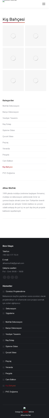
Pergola (6, 155)
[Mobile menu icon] (43, 3)
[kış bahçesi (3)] (13, 58)
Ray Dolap (7, 124)
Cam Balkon (8, 161)
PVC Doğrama (9, 173)
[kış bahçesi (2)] (35, 35)
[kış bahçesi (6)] (35, 80)
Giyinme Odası (9, 130)
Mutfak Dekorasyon (11, 106)
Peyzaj (5, 142)
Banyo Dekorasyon (11, 112)
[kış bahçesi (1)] (13, 35)
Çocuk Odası (8, 136)
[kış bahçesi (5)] (13, 80)
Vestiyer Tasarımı (10, 118)
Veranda (6, 148)
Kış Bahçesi (8, 167)
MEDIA (28, 412)
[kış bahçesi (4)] (35, 58)
